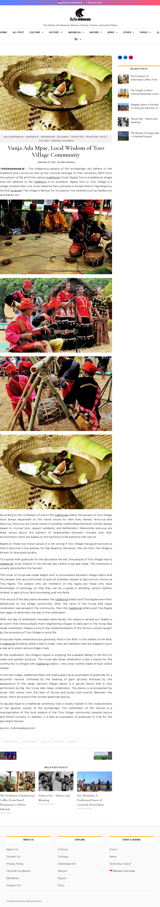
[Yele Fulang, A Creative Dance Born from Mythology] (7, 756)
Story (61, 885)
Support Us (13, 885)
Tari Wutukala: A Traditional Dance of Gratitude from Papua (90, 800)
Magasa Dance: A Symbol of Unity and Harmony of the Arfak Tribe (145, 106)
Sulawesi (63, 137)
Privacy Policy (14, 863)
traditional (53, 177)
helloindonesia (14, 137)
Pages (144, 32)
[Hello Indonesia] (80, 16)
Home (3, 32)
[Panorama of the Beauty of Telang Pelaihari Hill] (105, 756)
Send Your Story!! (120, 863)
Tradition (77, 137)
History (54, 32)
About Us (12, 849)
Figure (62, 878)
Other (127, 32)
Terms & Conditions (18, 871)
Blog (103, 137)
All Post (18, 32)
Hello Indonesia (68, 162)
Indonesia (74, 32)
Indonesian (48, 137)
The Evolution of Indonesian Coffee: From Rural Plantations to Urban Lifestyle (145, 78)
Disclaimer (12, 878)
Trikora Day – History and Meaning (144, 120)
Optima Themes (33, 901)
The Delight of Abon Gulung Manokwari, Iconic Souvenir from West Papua (145, 92)
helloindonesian (29, 741)
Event (113, 849)
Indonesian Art (67, 863)
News (111, 32)
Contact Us (13, 856)
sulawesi (59, 741)
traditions (40, 181)
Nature (94, 32)
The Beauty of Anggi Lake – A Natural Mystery (145, 135)
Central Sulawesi (62, 141)
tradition (72, 741)
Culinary (63, 856)
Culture (35, 32)
